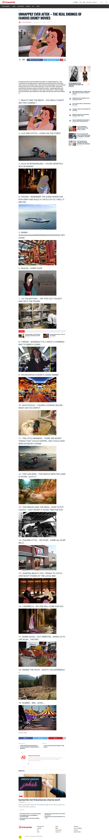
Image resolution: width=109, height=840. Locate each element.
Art (33, 6)
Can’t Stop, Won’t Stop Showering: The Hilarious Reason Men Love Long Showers (83, 142)
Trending (39, 828)
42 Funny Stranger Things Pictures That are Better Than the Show (55, 814)
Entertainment (6, 6)
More (38, 6)
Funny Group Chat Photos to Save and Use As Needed (57, 335)
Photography (20, 6)
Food (38, 831)
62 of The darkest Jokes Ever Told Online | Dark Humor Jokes (81, 104)
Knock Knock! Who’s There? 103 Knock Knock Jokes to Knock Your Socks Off (32, 335)
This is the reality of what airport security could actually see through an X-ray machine (83, 135)
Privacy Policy (89, 2)
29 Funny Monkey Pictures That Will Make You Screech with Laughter (29, 816)
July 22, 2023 (52, 337)
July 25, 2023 (28, 337)
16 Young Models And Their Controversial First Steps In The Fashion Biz (76, 84)
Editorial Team (77, 831)
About (80, 2)
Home (20, 10)
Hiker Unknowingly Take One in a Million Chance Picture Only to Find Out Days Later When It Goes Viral (81, 93)
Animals (28, 6)
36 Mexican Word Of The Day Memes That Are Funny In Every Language (80, 98)
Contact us (95, 2)
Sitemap (76, 830)
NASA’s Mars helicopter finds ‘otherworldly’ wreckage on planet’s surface (80, 115)
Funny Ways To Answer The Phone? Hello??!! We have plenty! (81, 109)
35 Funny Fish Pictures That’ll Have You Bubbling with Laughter (29, 819)
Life (38, 830)
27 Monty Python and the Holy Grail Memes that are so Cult (55, 817)
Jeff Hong (29, 81)
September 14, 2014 (37, 22)
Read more (22, 809)
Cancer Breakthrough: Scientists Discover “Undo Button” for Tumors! (82, 128)
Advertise (76, 826)
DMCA (84, 2)
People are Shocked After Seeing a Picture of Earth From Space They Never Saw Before (81, 120)
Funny (13, 6)
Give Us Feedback (78, 828)
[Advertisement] (42, 72)
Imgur (25, 732)
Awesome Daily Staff (26, 22)
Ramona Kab (22, 802)
